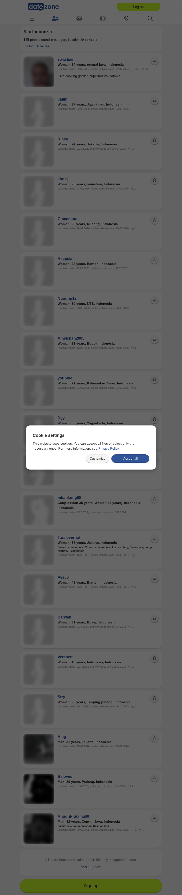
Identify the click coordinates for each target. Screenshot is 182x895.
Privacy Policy (108, 448)
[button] (97, 458)
